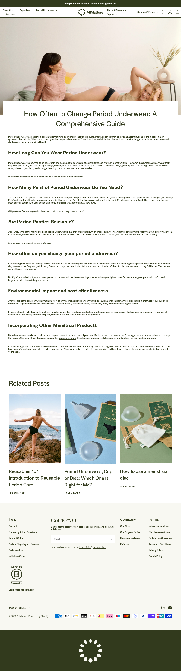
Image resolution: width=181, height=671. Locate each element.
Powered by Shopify (38, 616)
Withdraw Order (17, 556)
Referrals (124, 544)
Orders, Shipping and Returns (24, 544)
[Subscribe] (111, 539)
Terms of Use (85, 547)
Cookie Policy (155, 556)
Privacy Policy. (99, 547)
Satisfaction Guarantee (160, 538)
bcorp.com (28, 589)
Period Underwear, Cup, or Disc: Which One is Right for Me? (89, 478)
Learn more (17, 493)
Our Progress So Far (130, 532)
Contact (13, 526)
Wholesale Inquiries (159, 526)
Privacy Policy (156, 550)
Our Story (125, 526)
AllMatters (22, 616)
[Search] (163, 12)
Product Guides (16, 538)
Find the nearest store (159, 532)
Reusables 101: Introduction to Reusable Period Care (34, 478)
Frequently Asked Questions (23, 532)
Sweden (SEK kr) (146, 12)
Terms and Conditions (160, 544)
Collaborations (16, 550)
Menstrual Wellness (130, 538)
